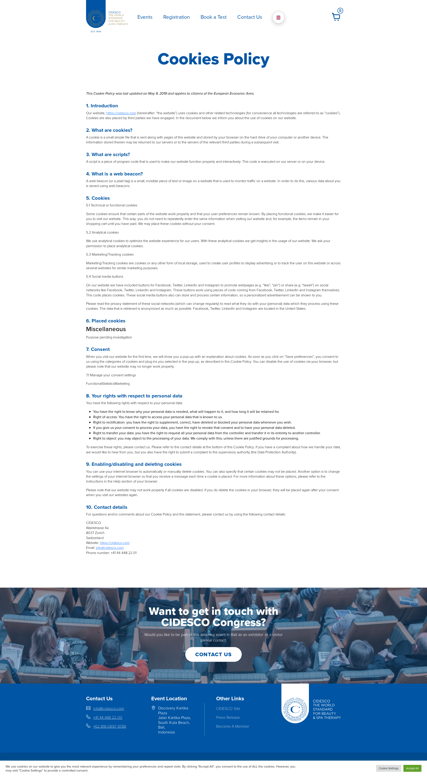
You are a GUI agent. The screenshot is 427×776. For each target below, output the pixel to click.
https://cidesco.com (121, 112)
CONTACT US (213, 654)
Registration (176, 16)
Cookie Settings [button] (389, 768)
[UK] (278, 17)
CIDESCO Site (228, 708)
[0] (336, 16)
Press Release (228, 717)
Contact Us (249, 16)
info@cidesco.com (110, 547)
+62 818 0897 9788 (109, 726)
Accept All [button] (412, 768)
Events (145, 16)
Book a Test (214, 16)
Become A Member (232, 726)
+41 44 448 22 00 (107, 717)
